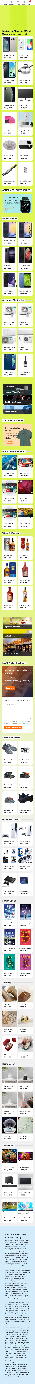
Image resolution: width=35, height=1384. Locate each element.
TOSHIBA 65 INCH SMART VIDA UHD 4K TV (25, 473)
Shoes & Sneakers (11, 737)
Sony (24, 1344)
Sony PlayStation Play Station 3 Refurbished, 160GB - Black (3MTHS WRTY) (10, 891)
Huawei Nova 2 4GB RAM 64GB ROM (25, 291)
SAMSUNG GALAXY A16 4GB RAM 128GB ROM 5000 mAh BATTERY (10, 80)
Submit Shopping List (13, 727)
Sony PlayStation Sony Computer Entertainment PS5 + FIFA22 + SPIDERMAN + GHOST (10, 866)
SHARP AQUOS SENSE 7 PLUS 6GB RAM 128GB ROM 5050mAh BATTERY (10, 55)
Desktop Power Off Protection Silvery (25, 1086)
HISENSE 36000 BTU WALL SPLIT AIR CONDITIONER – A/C (25, 322)
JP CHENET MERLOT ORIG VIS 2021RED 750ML (25, 372)
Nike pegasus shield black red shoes (25, 785)
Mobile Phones (9, 218)
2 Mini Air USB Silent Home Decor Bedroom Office (25, 1136)
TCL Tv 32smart (24, 1167)
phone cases (14, 1357)
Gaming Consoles (10, 819)
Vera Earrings (23, 1029)
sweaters (8, 1280)
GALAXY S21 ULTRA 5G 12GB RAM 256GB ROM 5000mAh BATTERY (25, 266)
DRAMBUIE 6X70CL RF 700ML (10, 605)
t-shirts (22, 1285)
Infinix (13, 1344)
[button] (3, 18)
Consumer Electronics (13, 300)
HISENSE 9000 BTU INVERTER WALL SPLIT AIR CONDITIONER (10, 347)
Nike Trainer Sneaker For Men (25, 810)
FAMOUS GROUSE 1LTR (25, 605)
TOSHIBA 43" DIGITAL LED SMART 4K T (25, 498)
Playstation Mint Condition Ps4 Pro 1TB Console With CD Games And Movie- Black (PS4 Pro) (25, 891)
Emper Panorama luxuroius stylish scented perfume (10, 131)
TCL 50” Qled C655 (9, 1167)
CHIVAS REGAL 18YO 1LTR (10, 580)
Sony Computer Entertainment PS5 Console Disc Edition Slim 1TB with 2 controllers (25, 841)
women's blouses (16, 1287)
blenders (13, 1321)
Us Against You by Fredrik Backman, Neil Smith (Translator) (25, 923)
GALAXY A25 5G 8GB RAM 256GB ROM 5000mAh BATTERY (25, 241)
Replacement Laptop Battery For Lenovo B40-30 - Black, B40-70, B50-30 (10, 181)
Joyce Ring (22, 1004)
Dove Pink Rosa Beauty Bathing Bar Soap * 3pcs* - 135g (25, 181)
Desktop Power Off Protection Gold (10, 1111)
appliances (19, 1312)
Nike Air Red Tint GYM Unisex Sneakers (10, 810)
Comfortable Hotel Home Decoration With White (10, 1086)
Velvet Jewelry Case (25, 1055)
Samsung (8, 1344)
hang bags (20, 1295)
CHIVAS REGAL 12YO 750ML (25, 555)
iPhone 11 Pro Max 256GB (10, 105)
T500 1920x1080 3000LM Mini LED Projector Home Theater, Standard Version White (25, 156)
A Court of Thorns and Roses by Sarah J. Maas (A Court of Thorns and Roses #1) (25, 948)
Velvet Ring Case (8, 1055)
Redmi (11, 1346)
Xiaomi (7, 1346)
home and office (20, 1314)
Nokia (27, 1342)
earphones (23, 1357)
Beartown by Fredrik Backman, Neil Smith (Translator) (10, 923)
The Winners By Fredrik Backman (10, 948)
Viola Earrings (8, 1029)
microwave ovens (12, 1319)
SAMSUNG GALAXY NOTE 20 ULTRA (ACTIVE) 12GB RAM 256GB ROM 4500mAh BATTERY (10, 291)
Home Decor (8, 1064)
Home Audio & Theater (13, 451)
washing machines (21, 1321)
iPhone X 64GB (23, 55)
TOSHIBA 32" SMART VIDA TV (10, 524)
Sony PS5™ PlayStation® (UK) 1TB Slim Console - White (10, 841)
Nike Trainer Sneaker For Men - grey (10, 760)
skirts (7, 1289)
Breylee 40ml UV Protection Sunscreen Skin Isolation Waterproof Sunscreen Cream (25, 131)
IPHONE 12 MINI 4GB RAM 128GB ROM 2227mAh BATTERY (10, 372)
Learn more (10, 688)
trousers (7, 1287)
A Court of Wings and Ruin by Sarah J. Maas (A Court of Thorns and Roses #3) (25, 973)
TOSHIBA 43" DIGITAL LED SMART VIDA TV (10, 498)
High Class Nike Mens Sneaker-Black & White (25, 760)
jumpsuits (12, 1289)
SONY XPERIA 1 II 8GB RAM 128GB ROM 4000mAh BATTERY (10, 266)
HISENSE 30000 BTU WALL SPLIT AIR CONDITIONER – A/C (10, 322)
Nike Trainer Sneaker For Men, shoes (10, 785)
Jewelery (6, 982)
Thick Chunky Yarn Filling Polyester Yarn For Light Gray (10, 156)
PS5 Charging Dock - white (25, 866)
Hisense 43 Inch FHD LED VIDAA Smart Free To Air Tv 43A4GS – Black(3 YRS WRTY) (10, 1218)
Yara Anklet (7, 1004)
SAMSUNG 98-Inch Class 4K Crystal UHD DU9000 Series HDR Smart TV (10, 473)
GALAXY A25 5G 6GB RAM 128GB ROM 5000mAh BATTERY (10, 241)
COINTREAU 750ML (24, 580)
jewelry (13, 1280)
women (21, 1282)
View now (10, 209)
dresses (23, 1287)
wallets (26, 1295)
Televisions (7, 1145)
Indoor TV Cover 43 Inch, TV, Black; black (25, 1193)
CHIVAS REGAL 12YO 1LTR (10, 555)
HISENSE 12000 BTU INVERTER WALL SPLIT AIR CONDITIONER (25, 347)
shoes (22, 1278)
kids (27, 1282)
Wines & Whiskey (10, 533)
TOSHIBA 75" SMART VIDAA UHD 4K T (25, 524)
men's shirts (15, 1285)
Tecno (17, 1344)
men (16, 1282)
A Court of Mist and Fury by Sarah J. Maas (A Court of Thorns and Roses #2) (10, 973)
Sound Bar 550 (8, 1193)
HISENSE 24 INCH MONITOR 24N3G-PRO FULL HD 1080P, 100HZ (25, 105)
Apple (21, 1344)
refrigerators (21, 1319)
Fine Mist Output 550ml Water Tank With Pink (10, 1136)
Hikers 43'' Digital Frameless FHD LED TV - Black (25, 1218)
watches (7, 1295)
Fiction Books (9, 901)
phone (15, 1329)
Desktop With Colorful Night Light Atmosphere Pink (25, 1111)
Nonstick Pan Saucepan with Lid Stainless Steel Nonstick (25, 80)
